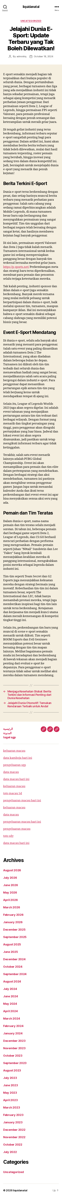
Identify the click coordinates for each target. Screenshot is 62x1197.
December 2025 (14, 929)
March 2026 (11, 907)
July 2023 (10, 1077)
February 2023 (13, 1115)
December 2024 (14, 959)
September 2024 (15, 974)
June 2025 (10, 951)
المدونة (7, 733)
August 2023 (12, 1070)
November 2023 (14, 1048)
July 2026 (10, 877)
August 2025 (12, 944)
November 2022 (14, 1137)
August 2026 (12, 870)
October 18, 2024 (43, 56)
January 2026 (13, 922)
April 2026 (10, 900)
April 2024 (10, 1011)
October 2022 (12, 1144)
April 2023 (10, 1100)
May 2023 (10, 1092)
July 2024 (10, 989)
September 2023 (15, 1063)
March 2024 (11, 1018)
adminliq (21, 56)
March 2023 (11, 1107)
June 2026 (10, 885)
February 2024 (13, 1026)
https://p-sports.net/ (16, 267)
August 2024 (12, 981)
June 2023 (10, 1085)
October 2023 (12, 1055)
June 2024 (10, 996)
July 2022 (10, 1152)
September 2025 (15, 937)
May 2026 (10, 892)
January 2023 (13, 1122)
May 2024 (10, 1003)
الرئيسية (8, 728)
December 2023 (14, 1040)
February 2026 (13, 914)
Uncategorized (31, 21)
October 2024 (12, 966)
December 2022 (14, 1129)
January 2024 (13, 1033)
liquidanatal (31, 6)
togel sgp (9, 737)
